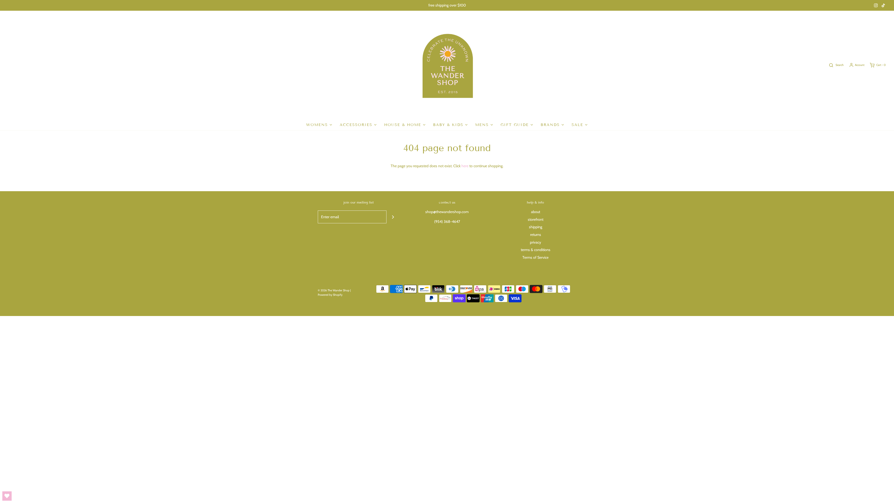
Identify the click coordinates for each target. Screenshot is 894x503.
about (535, 212)
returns (535, 234)
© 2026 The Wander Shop (334, 290)
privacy (535, 242)
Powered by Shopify (330, 294)
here (464, 166)
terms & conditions (535, 250)
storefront (535, 219)
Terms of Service (535, 257)
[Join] (392, 217)
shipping (535, 227)
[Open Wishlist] (7, 496)
